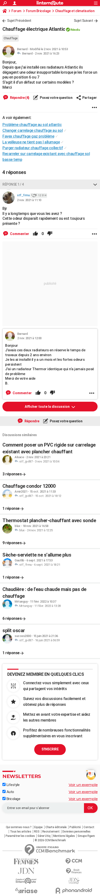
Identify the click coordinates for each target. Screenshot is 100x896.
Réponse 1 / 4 (13, 184)
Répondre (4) (19, 98)
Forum (16, 11)
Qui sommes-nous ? (19, 827)
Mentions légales (64, 836)
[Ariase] (26, 890)
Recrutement (51, 831)
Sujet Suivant (83, 21)
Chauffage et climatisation (74, 11)
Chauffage (11, 38)
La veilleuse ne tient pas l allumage (31, 142)
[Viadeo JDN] (74, 881)
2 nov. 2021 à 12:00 (29, 338)
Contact (88, 827)
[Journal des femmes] (26, 861)
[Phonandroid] (74, 891)
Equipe (38, 827)
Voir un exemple (83, 784)
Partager (89, 98)
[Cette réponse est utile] (35, 234)
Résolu (75, 29)
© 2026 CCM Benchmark (50, 840)
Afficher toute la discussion (47, 407)
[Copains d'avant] (26, 881)
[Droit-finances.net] (74, 871)
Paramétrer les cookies (20, 836)
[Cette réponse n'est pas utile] (50, 234)
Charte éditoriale (56, 827)
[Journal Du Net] (26, 871)
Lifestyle (12, 785)
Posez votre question (56, 98)
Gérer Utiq (44, 836)
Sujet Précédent (19, 21)
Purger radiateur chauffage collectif (32, 148)
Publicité (75, 827)
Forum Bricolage (38, 11)
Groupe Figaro (86, 836)
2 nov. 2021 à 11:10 (29, 200)
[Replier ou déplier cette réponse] (95, 184)
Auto (10, 792)
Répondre (31, 421)
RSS (37, 831)
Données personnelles (76, 831)
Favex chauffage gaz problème (28, 136)
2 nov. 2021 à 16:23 (47, 53)
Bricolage (13, 799)
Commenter (19, 234)
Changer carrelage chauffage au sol (32, 130)
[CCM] (74, 861)
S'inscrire (50, 749)
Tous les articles (20, 831)
